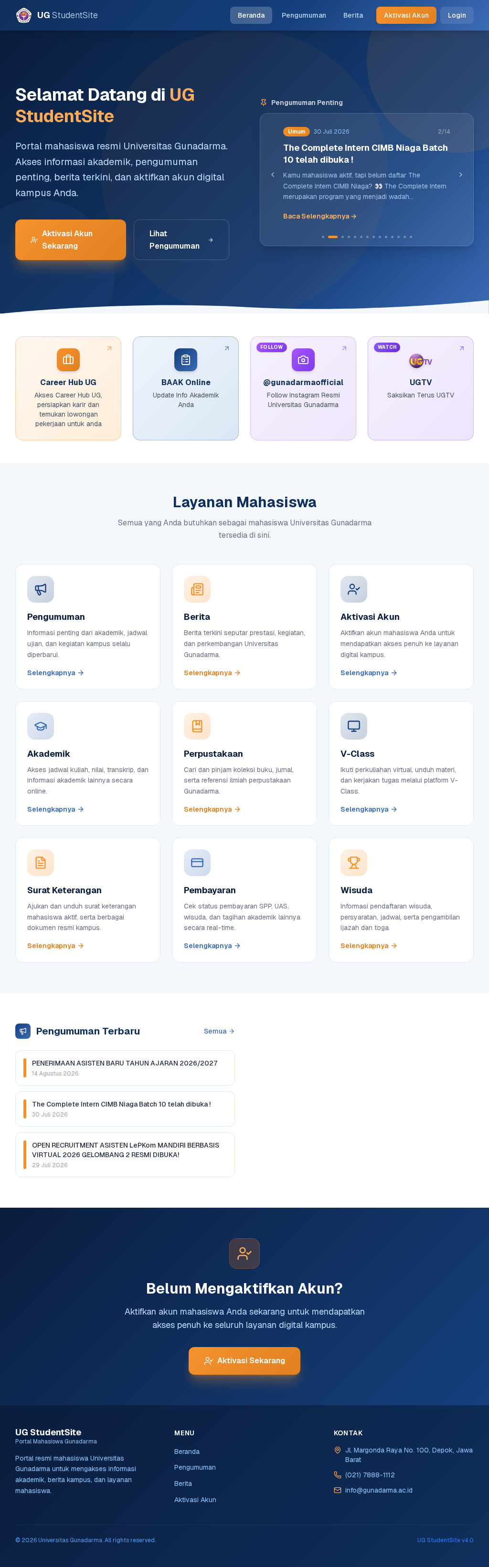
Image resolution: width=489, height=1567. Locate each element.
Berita (353, 15)
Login (457, 15)
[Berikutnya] (461, 174)
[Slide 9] (380, 237)
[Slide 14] (411, 237)
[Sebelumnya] (272, 174)
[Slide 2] (333, 237)
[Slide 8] (373, 237)
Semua (215, 1031)
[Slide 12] (398, 237)
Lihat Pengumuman (174, 240)
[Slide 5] (355, 237)
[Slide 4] (349, 237)
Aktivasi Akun (406, 15)
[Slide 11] (392, 237)
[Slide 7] (367, 237)
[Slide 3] (342, 237)
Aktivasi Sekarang (251, 1361)
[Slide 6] (361, 237)
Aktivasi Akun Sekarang (67, 240)
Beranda (251, 15)
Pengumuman (304, 15)
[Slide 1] (323, 237)
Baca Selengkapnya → (320, 216)
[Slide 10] (386, 237)
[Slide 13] (405, 237)
